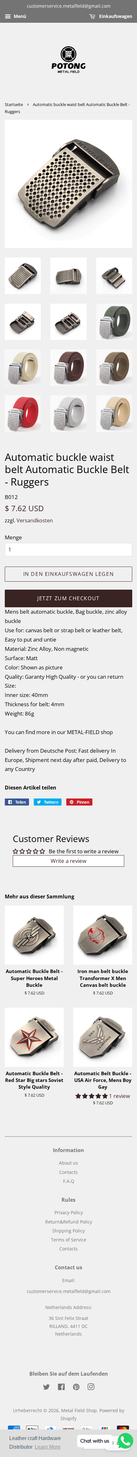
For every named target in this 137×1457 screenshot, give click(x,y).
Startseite (14, 104)
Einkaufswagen (115, 16)
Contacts (68, 1172)
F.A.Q (68, 1181)
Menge (13, 537)
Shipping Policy (68, 1231)
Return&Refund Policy (68, 1222)
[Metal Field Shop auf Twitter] (46, 1388)
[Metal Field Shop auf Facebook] (61, 1388)
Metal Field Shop (79, 1410)
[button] (92, 1096)
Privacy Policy (68, 1212)
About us (68, 1163)
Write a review (68, 860)
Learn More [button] (48, 1447)
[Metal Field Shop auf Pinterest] (76, 1388)
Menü (19, 16)
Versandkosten (35, 520)
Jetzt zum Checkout (68, 598)
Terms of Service (68, 1240)
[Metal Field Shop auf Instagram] (90, 1388)
